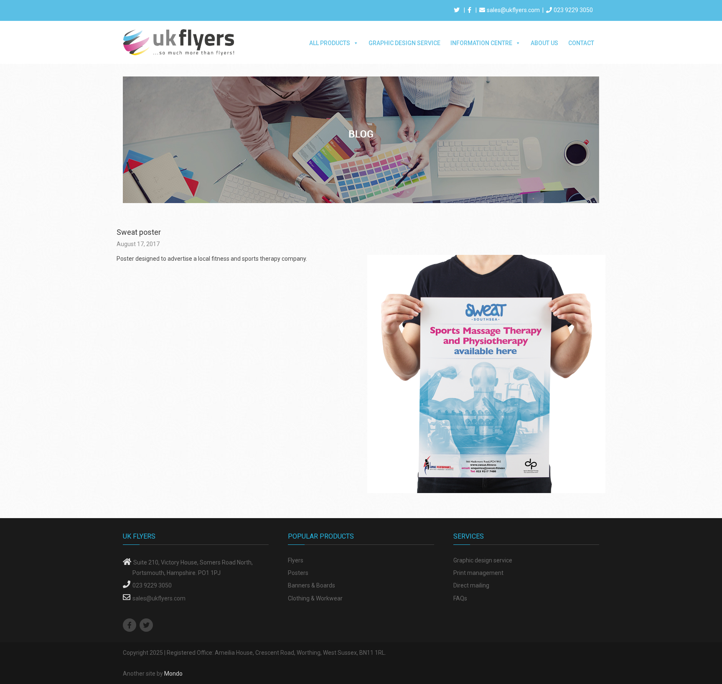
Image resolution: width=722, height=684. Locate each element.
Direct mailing (471, 585)
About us (544, 43)
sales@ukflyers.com (513, 10)
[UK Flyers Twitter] (147, 625)
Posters (298, 573)
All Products (329, 43)
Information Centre (481, 43)
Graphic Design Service (404, 43)
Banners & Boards (311, 585)
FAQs (460, 598)
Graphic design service (482, 560)
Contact (581, 43)
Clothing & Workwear (315, 598)
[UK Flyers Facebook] (130, 625)
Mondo (173, 673)
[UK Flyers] (179, 41)
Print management (478, 573)
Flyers (295, 560)
